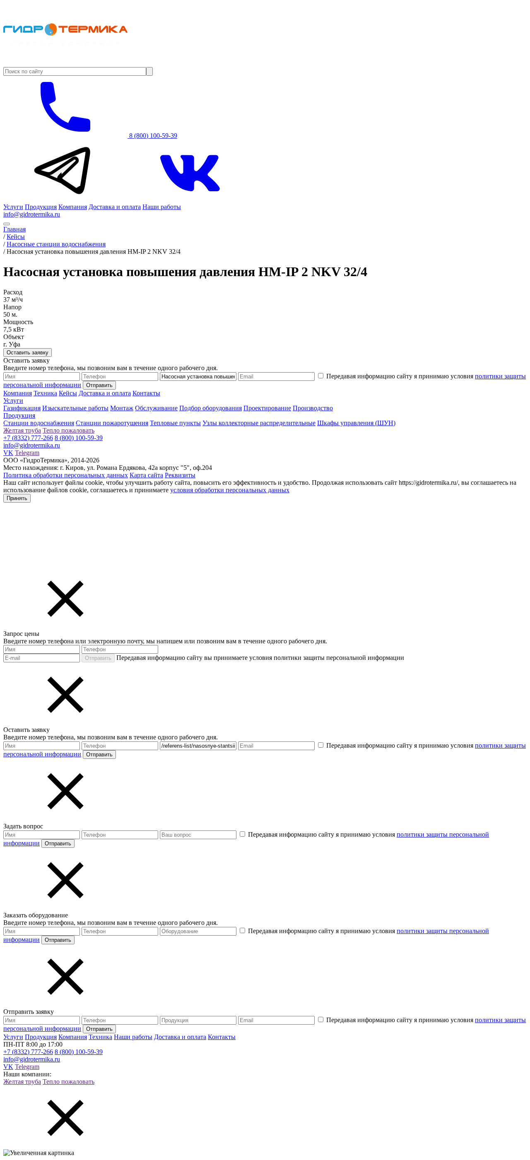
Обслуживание (156, 408)
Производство (313, 408)
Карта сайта (146, 475)
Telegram (27, 452)
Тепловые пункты (175, 422)
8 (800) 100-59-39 (152, 135)
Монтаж (121, 408)
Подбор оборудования (210, 408)
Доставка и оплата (115, 206)
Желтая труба (22, 430)
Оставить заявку (27, 352)
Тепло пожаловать (68, 430)
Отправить (98, 658)
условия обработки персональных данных (229, 489)
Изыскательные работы (75, 408)
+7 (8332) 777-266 (28, 437)
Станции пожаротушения (112, 422)
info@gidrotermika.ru (31, 214)
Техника (45, 393)
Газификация (22, 408)
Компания (72, 206)
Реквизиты (180, 475)
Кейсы (68, 393)
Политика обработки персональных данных (65, 475)
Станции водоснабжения (38, 422)
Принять (17, 498)
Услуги (13, 206)
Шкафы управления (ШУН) (356, 422)
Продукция (41, 206)
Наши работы (161, 206)
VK (8, 452)
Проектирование (267, 408)
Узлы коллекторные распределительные (259, 422)
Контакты (146, 393)
